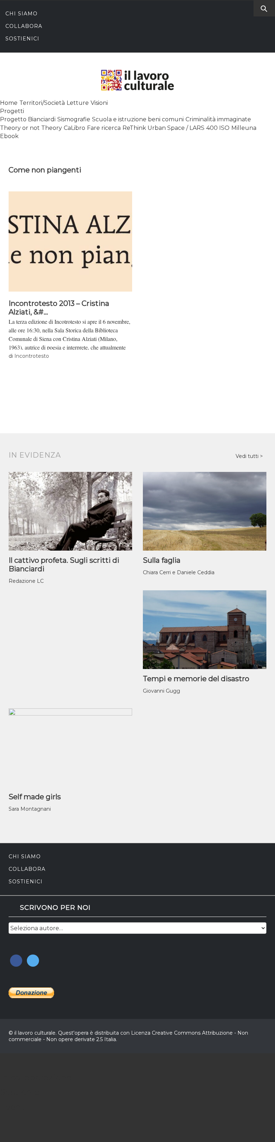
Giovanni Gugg (161, 691)
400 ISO (218, 128)
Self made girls (35, 796)
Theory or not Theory (31, 128)
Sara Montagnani (30, 809)
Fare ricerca (104, 128)
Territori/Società (42, 102)
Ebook (9, 136)
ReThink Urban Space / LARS (163, 128)
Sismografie (73, 119)
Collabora (23, 26)
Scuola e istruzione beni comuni (138, 119)
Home (9, 102)
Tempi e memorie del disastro (196, 678)
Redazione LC (26, 581)
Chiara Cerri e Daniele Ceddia (178, 572)
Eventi (13, 1107)
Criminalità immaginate (218, 119)
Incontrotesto (31, 356)
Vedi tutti (248, 456)
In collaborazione (36, 1077)
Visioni (99, 102)
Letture (78, 102)
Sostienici (22, 38)
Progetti (12, 111)
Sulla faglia (161, 560)
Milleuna (243, 128)
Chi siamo (21, 13)
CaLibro (74, 128)
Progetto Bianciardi (28, 119)
